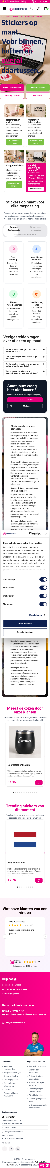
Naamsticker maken (13, 121)
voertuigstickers (30, 449)
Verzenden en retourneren (14, 989)
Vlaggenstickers (15, 165)
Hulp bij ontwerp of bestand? (34, 167)
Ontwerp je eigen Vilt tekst (37, 1100)
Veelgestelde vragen (11, 985)
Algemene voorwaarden (9, 1067)
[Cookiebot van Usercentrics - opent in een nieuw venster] (30, 533)
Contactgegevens (11, 1080)
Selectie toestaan (25, 632)
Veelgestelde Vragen (12, 1073)
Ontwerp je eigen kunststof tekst (36, 1090)
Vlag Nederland (16, 862)
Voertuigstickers (12, 95)
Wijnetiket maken (36, 1095)
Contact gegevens (10, 994)
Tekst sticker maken (12, 87)
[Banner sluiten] (46, 534)
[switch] (43, 588)
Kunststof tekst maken (34, 121)
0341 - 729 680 (41, 2)
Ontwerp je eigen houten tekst (36, 1077)
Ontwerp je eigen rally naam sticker (38, 1106)
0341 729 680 (10, 1127)
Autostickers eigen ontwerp (36, 1083)
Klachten (7, 1090)
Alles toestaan (25, 623)
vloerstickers (16, 449)
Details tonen (35, 615)
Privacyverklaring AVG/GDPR (11, 1094)
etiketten (14, 452)
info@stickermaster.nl (15, 1023)
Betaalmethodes (11, 1076)
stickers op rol (27, 452)
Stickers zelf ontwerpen (34, 1071)
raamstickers (29, 446)
